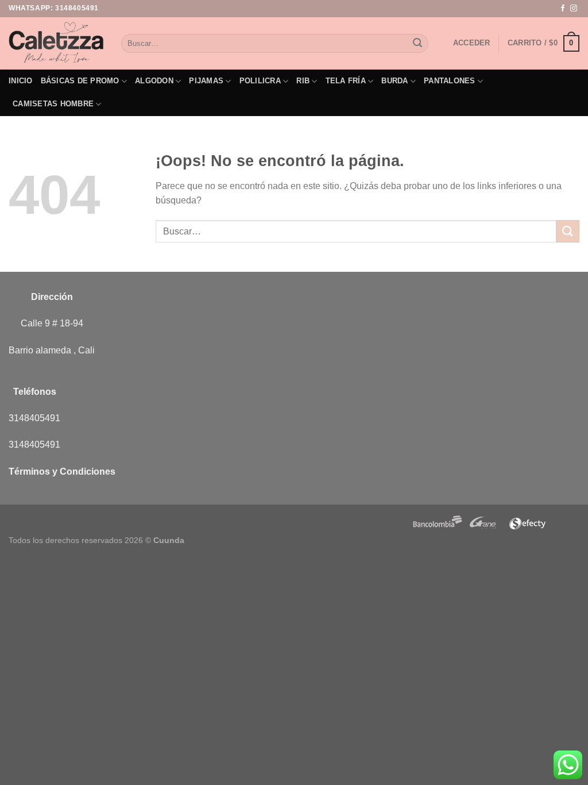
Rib (303, 80)
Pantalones (449, 80)
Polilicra (260, 80)
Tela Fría (346, 80)
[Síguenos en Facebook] (562, 9)
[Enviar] (417, 43)
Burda (394, 80)
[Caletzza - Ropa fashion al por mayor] (56, 43)
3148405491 (77, 8)
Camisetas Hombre (53, 103)
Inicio (21, 80)
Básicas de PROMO (80, 80)
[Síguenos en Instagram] (573, 9)
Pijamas (206, 80)
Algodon (154, 80)
